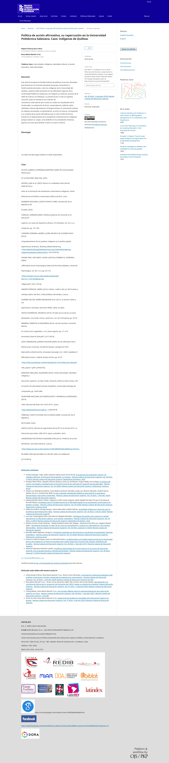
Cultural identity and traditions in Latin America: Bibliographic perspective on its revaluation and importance (133, 116)
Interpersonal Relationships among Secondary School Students (134, 155)
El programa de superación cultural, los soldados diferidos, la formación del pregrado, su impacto (66, 476)
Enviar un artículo (128, 49)
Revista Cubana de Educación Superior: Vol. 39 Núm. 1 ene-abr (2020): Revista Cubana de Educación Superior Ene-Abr (66, 578)
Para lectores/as (125, 63)
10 (37, 558)
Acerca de (43, 16)
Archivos (54, 16)
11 (39, 558)
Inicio (20, 16)
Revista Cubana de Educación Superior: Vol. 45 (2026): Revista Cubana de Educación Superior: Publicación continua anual (68, 486)
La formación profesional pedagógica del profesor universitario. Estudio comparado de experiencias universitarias (69, 576)
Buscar (147, 16)
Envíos (63, 16)
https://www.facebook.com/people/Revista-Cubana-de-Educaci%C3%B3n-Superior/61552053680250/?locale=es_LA (65, 726)
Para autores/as (125, 66)
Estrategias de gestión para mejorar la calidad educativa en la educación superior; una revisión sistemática (67, 517)
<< (22, 558)
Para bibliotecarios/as (127, 70)
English (123, 39)
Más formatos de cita (93, 85)
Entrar (149, 2)
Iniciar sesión (31, 16)
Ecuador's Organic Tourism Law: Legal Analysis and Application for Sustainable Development (133, 138)
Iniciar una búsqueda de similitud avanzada (51, 563)
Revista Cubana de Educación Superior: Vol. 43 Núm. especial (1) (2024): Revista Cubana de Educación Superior (68, 552)
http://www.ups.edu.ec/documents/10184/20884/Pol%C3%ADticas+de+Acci (50, 449)
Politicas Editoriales (87, 16)
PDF (89, 48)
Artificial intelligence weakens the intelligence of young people (133, 147)
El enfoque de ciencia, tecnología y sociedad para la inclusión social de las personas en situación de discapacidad (68, 483)
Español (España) (126, 35)
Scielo (109, 16)
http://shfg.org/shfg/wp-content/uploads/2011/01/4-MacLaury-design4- (49, 362)
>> (43, 558)
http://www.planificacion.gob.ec (34, 410)
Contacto (73, 16)
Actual (101, 16)
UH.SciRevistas (25, 21)
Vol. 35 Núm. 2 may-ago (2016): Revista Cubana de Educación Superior (60, 28)
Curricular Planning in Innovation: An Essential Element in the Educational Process (133, 128)
